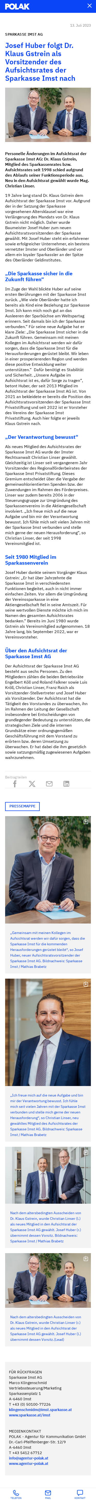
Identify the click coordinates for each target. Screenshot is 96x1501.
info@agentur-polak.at (28, 1458)
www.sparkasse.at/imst (29, 1415)
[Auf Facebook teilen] (16, 782)
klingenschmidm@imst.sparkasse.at (40, 1410)
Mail (48, 1498)
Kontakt (80, 1498)
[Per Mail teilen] (51, 782)
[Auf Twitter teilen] (33, 782)
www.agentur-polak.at (28, 1464)
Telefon (16, 1498)
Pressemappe (22, 806)
